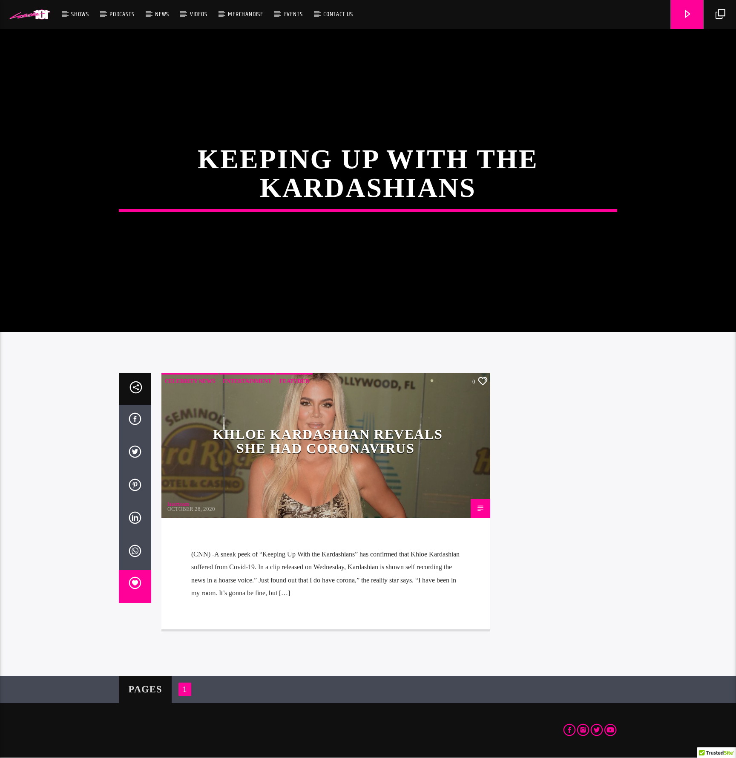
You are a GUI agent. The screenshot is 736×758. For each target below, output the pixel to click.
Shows (80, 14)
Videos (198, 14)
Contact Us (338, 14)
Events (293, 14)
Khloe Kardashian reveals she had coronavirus (328, 441)
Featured (294, 381)
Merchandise (245, 14)
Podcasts (121, 14)
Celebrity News (190, 381)
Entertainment (247, 381)
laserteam (178, 504)
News (162, 14)
